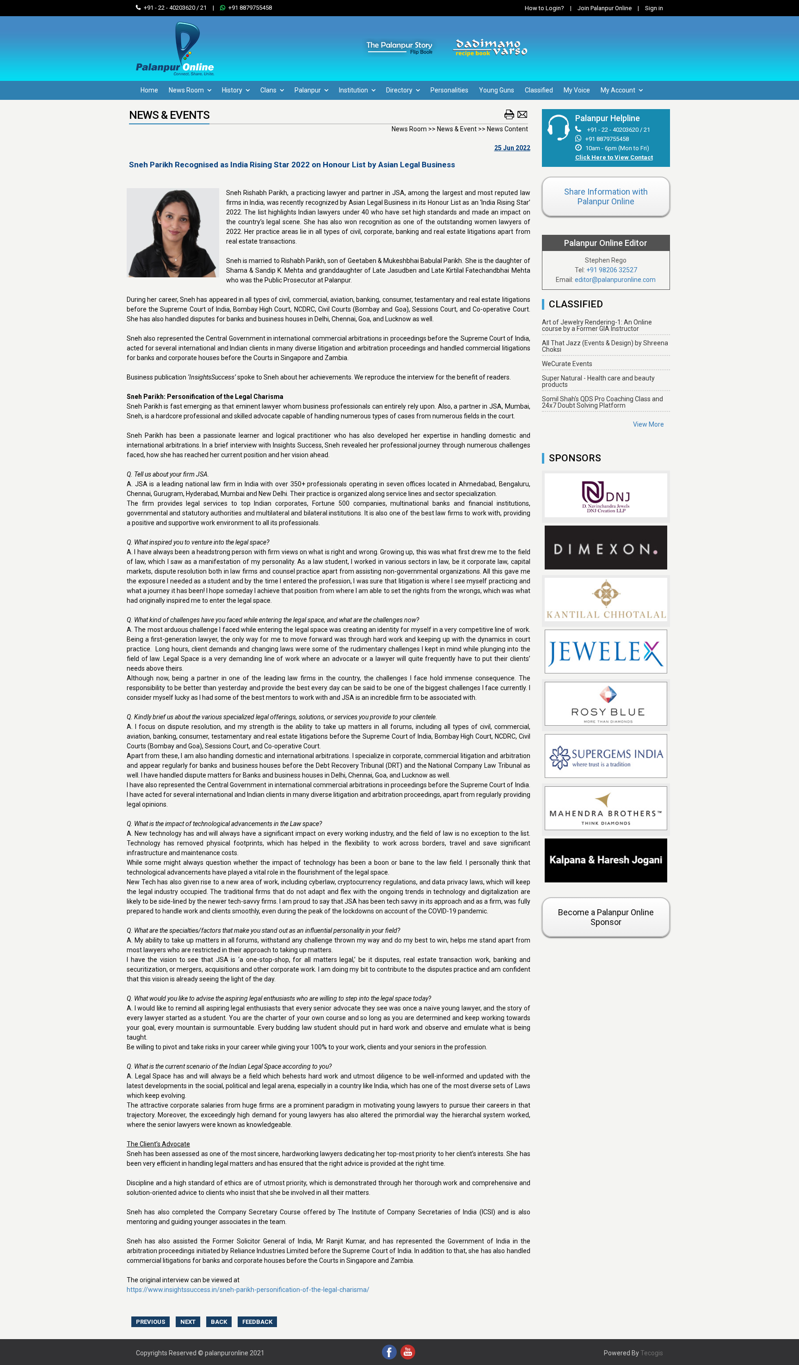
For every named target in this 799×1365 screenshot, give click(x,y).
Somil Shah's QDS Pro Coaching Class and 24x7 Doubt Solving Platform (602, 402)
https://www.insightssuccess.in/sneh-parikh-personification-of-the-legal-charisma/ (248, 1289)
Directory (400, 90)
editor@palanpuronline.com (615, 279)
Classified (539, 90)
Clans (269, 90)
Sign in (650, 8)
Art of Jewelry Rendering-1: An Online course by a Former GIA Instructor (597, 325)
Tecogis (651, 1353)
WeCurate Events (567, 363)
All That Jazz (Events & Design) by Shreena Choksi (605, 346)
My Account (619, 90)
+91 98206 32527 (611, 270)
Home (149, 90)
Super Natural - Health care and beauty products (598, 381)
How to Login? (544, 8)
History (233, 90)
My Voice (577, 90)
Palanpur (308, 90)
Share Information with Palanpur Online (606, 196)
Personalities (449, 90)
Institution (354, 90)
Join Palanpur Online (605, 8)
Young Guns (496, 90)
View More (648, 424)
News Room (187, 90)
